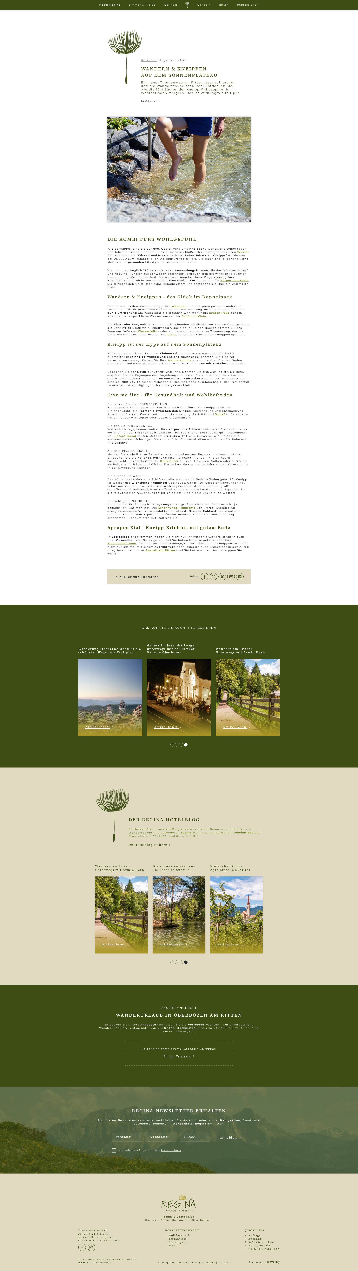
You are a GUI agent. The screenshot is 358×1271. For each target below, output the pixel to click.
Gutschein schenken (264, 1249)
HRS (172, 1245)
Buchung (255, 1238)
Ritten (172, 334)
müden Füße (219, 312)
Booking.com (179, 1242)
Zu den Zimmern (177, 1056)
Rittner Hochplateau (181, 1028)
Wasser (243, 252)
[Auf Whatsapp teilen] (213, 576)
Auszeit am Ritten (160, 550)
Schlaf (220, 414)
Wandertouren (140, 832)
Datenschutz (171, 1150)
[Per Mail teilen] (231, 576)
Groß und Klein (194, 316)
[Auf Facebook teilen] (204, 576)
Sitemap (163, 1262)
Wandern (179, 306)
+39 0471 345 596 (95, 1233)
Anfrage (254, 1235)
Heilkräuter (169, 461)
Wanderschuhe (180, 360)
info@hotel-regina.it (99, 1237)
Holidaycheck (179, 1235)
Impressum (179, 1262)
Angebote (148, 1024)
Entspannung (125, 436)
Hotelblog (149, 60)
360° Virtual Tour (261, 1242)
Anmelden (228, 1137)
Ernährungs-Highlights (177, 507)
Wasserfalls (147, 331)
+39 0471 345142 (94, 1230)
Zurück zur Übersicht (138, 577)
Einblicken (158, 836)
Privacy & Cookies (202, 1262)
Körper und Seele (234, 280)
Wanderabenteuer (122, 543)
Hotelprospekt (259, 1245)
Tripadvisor (178, 1238)
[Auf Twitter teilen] (222, 576)
